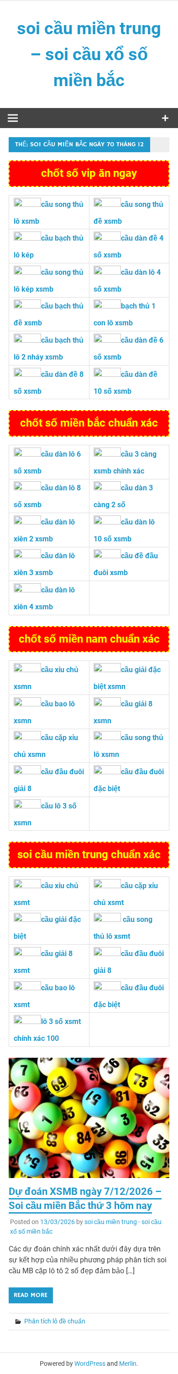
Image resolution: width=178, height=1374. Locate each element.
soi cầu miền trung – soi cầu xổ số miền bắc (89, 54)
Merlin (127, 1363)
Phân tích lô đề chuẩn (54, 1321)
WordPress (89, 1363)
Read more (30, 1295)
